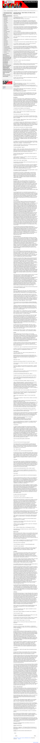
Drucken (19, 738)
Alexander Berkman (6, 29)
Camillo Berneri (6, 40)
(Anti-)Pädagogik (5, 62)
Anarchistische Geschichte (7, 58)
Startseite (4, 14)
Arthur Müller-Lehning (6, 37)
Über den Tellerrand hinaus (7, 65)
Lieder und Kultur (5, 76)
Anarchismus (5, 54)
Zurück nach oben (35, 742)
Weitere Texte (5, 45)
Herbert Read (5, 38)
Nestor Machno (5, 28)
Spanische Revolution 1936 (7, 57)
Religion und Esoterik (6, 72)
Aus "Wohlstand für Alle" (7, 47)
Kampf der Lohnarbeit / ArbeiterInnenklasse (6, 67)
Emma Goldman (6, 20)
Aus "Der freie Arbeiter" (7, 46)
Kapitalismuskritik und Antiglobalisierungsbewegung (7, 69)
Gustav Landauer (6, 22)
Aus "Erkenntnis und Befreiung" (8, 48)
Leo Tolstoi (5, 23)
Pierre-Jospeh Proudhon (7, 31)
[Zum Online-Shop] (7, 82)
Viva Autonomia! (5, 61)
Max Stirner (5, 39)
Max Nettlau (5, 30)
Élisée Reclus (5, 21)
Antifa (4, 73)
